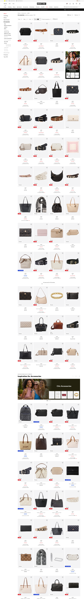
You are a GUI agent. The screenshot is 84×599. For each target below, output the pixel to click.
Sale (24, 19)
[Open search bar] (64, 6)
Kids (13, 3)
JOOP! (28, 13)
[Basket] (79, 3)
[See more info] (25, 49)
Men (10, 3)
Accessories (24, 13)
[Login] (70, 3)
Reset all (55, 19)
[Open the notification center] (73, 4)
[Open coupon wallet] (67, 3)
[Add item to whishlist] (31, 23)
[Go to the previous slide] (73, 376)
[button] (70, 15)
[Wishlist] (76, 3)
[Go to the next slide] (79, 376)
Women (5, 3)
